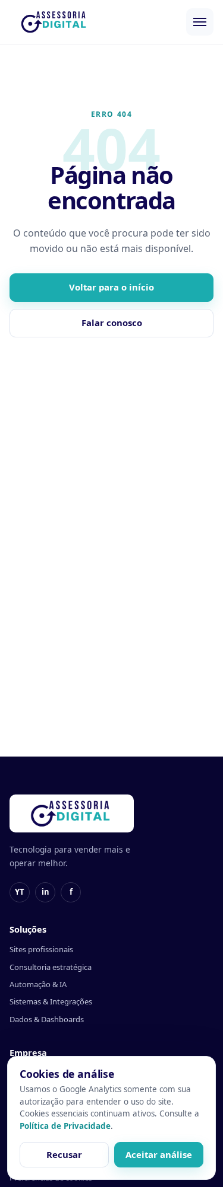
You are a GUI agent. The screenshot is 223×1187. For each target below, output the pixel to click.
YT (19, 891)
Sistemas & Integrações (51, 1001)
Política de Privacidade (65, 1126)
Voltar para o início (111, 287)
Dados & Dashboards (47, 1019)
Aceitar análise (158, 1154)
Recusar (64, 1154)
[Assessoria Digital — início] (55, 22)
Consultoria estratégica (51, 967)
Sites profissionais (41, 949)
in (45, 891)
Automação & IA (38, 984)
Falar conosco (111, 322)
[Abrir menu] (199, 22)
